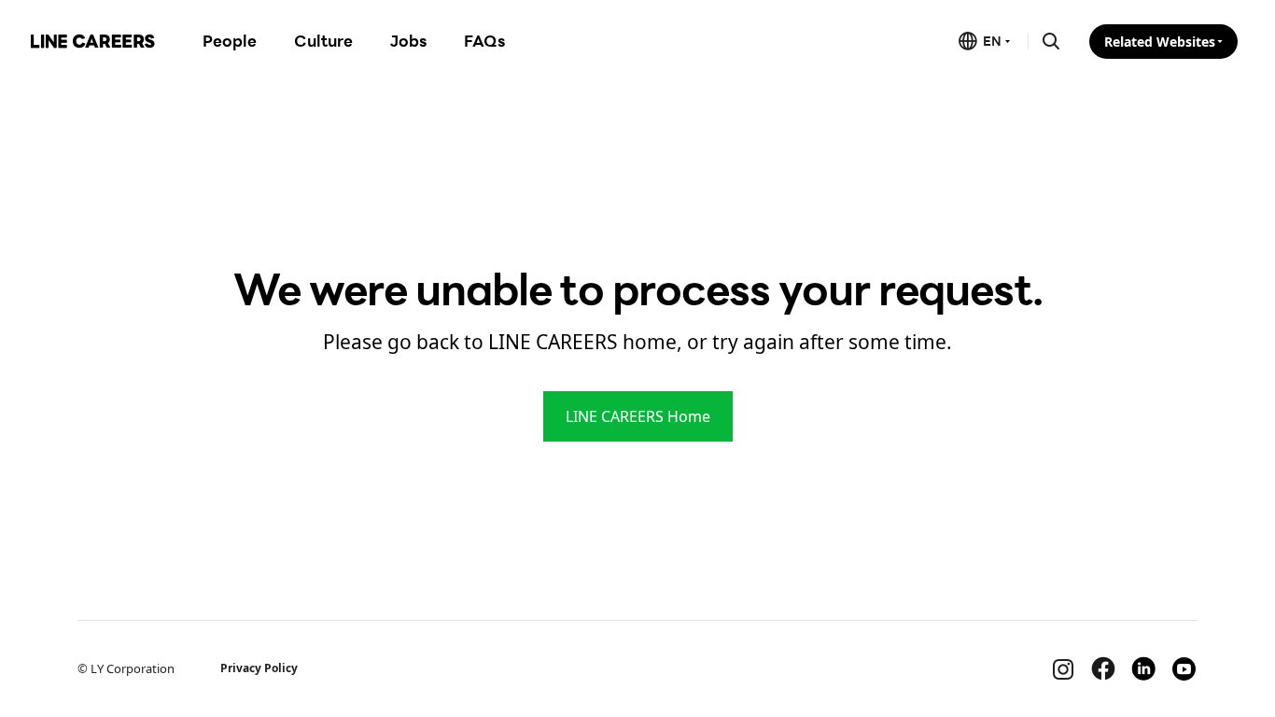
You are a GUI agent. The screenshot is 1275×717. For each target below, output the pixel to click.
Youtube (1184, 668)
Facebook (1103, 668)
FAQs (484, 40)
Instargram (1063, 668)
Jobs (408, 40)
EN (992, 40)
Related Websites (1159, 41)
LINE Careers (93, 41)
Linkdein (1143, 668)
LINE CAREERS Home (638, 416)
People (230, 40)
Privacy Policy (259, 668)
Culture (323, 40)
